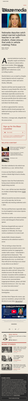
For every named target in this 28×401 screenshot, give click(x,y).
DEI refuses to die (13, 158)
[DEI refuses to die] (5, 160)
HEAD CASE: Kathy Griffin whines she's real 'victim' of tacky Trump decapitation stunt (19, 349)
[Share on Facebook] (9, 329)
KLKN (24, 191)
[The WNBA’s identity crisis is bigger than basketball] (7, 358)
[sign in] (1, 1)
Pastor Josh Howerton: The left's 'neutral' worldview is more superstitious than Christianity (17, 154)
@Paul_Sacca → (13, 340)
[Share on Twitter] (12, 329)
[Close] (26, 375)
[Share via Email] (15, 329)
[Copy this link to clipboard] (18, 329)
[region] (14, 387)
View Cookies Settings (14, 398)
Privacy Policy (17, 135)
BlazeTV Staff (16, 369)
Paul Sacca (5, 48)
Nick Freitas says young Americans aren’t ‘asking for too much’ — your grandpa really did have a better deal (19, 366)
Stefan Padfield (17, 360)
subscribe (5, 1)
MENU (24, 5)
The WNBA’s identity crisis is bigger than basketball (18, 357)
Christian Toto (17, 351)
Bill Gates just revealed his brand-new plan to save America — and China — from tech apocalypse (17, 148)
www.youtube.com (14, 323)
